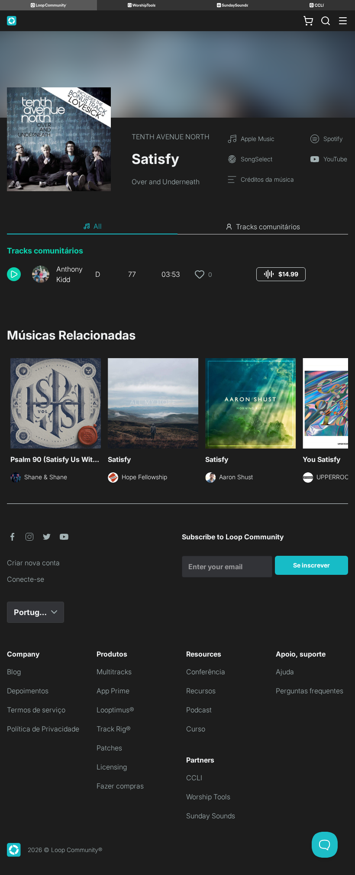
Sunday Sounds (210, 815)
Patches (109, 748)
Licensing (112, 767)
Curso (195, 728)
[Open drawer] (343, 21)
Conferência (205, 671)
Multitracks (114, 671)
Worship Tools (208, 796)
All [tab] (98, 226)
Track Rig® (114, 728)
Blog (14, 671)
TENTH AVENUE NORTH (171, 136)
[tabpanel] (177, 268)
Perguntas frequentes (309, 690)
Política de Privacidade (43, 728)
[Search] (325, 21)
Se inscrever (311, 565)
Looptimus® (115, 709)
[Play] (14, 274)
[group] (281, 274)
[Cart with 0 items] (308, 21)
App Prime (113, 690)
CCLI (194, 777)
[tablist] (177, 226)
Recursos (201, 690)
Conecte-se (25, 579)
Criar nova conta (33, 562)
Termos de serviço (36, 709)
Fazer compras (120, 786)
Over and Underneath (166, 181)
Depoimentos (27, 690)
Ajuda (285, 671)
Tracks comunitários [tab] (268, 226)
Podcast (199, 709)
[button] (16, 274)
